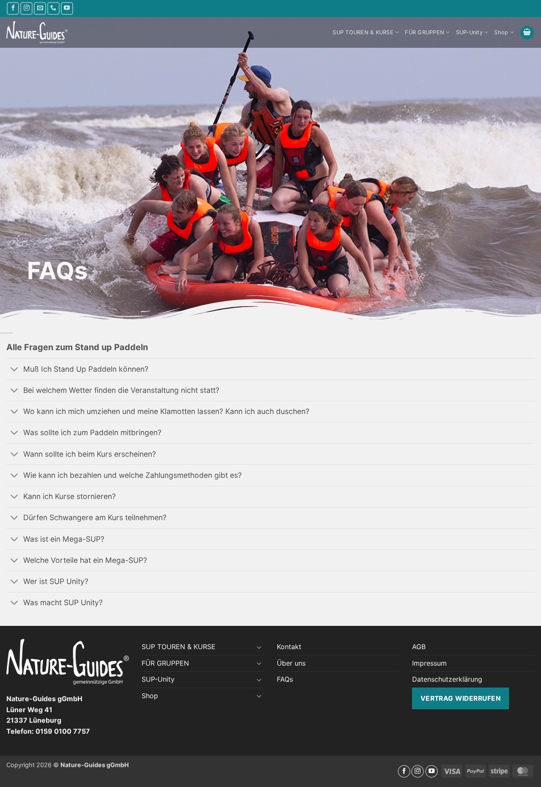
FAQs (285, 679)
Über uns (291, 663)
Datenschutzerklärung (447, 679)
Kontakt (289, 646)
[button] (527, 33)
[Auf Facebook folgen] (13, 8)
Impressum (429, 663)
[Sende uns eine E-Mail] (40, 8)
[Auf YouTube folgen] (67, 8)
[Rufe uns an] (53, 8)
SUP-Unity (469, 32)
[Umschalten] (14, 370)
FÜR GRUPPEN (424, 32)
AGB (419, 646)
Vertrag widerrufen (460, 698)
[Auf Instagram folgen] (26, 8)
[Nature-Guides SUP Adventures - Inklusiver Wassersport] (37, 32)
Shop (501, 32)
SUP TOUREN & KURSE (363, 32)
